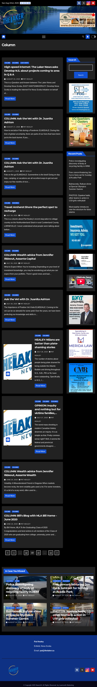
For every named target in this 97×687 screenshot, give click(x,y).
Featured (15, 203)
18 (26, 553)
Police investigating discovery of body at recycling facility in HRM (79, 163)
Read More (10, 99)
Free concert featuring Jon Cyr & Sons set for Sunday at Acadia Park (80, 175)
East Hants (24, 62)
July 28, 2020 (12, 215)
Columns (15, 62)
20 (38, 553)
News (17, 581)
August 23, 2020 (13, 79)
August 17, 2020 (13, 127)
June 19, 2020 (12, 524)
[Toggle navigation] (44, 37)
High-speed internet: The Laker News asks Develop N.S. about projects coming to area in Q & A (31, 70)
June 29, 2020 (12, 480)
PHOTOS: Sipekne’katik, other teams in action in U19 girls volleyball (79, 198)
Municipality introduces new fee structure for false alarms (80, 209)
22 (51, 553)
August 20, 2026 (15, 595)
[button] (83, 37)
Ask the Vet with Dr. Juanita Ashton (27, 299)
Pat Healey (28, 79)
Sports (19, 608)
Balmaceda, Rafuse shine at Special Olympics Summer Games (80, 186)
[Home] (3, 36)
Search (72, 60)
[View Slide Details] (81, 260)
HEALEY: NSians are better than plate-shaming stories (47, 343)
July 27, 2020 (42, 417)
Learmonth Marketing (66, 685)
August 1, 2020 (13, 171)
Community (57, 581)
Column (7, 62)
